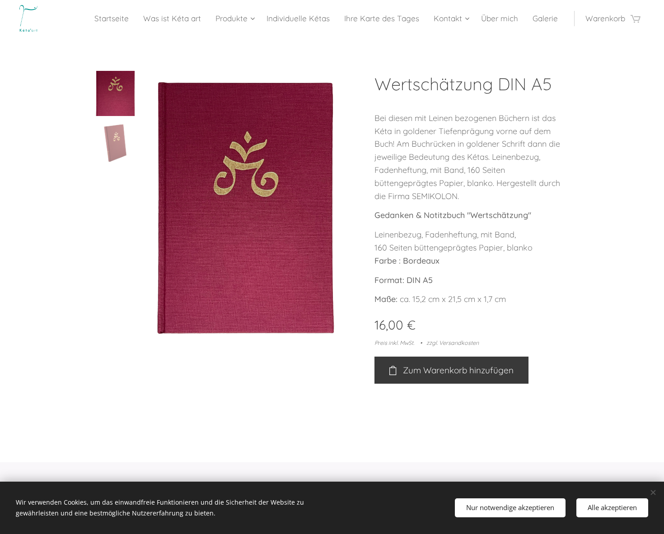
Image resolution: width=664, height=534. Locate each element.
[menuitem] (114, 18)
